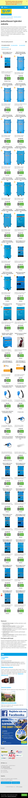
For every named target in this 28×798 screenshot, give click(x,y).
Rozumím (24, 795)
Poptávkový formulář (6, 782)
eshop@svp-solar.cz (8, 768)
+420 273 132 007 (6, 767)
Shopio (20, 786)
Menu (5, 7)
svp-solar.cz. (19, 4)
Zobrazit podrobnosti (12, 796)
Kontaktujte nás (16, 782)
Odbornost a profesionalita (8, 703)
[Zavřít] (26, 1)
